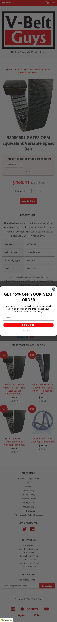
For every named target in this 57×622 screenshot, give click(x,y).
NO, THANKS (28, 331)
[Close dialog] (54, 289)
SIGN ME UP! (28, 325)
